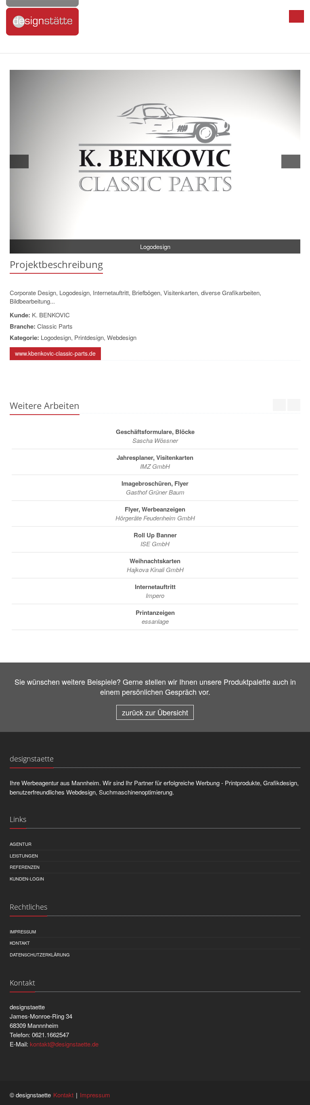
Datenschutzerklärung (40, 954)
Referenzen (25, 867)
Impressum (23, 931)
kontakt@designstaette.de (64, 1044)
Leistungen (24, 855)
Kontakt (20, 942)
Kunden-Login (27, 878)
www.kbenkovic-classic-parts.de (55, 353)
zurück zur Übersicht (155, 712)
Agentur (20, 844)
